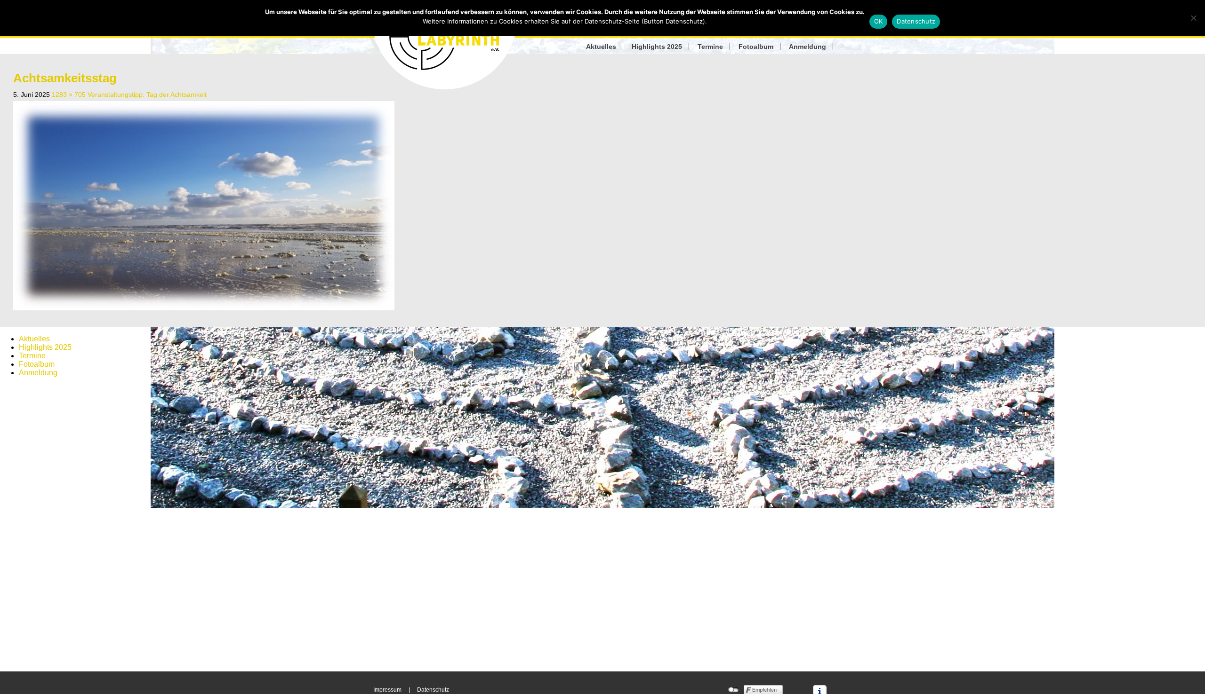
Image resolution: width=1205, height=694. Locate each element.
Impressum (387, 689)
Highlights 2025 (657, 46)
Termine (710, 46)
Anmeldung (807, 46)
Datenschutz (433, 689)
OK (878, 21)
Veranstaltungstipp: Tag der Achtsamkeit (147, 94)
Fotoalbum (756, 46)
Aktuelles (601, 46)
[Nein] (1193, 18)
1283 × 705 (69, 94)
